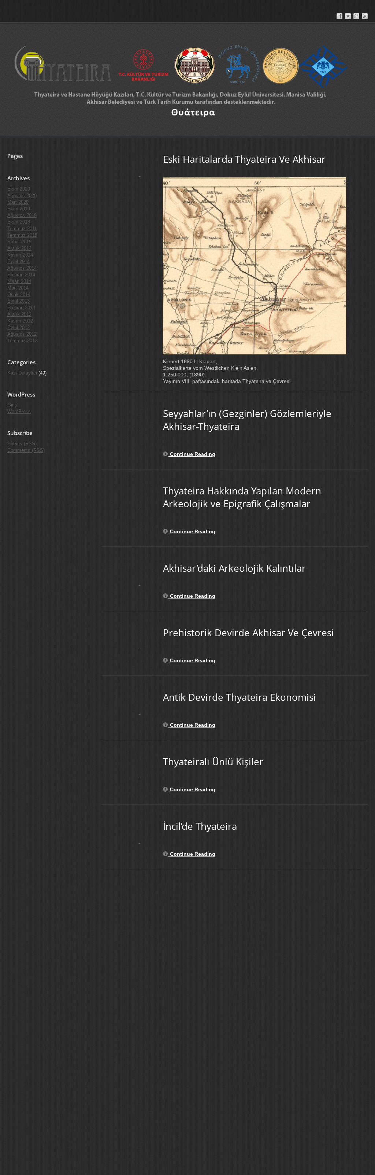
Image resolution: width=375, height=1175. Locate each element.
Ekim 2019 (18, 208)
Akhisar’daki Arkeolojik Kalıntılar (234, 568)
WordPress (19, 411)
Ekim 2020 (18, 189)
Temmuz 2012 (22, 340)
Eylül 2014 (18, 261)
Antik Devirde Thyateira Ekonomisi (239, 697)
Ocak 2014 (18, 294)
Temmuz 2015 (22, 235)
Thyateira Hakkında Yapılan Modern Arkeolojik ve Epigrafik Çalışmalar (242, 497)
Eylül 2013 (18, 301)
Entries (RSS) (22, 443)
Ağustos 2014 (22, 268)
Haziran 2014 (21, 274)
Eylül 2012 (18, 327)
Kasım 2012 (20, 321)
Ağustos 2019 (22, 215)
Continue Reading (191, 454)
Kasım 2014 (20, 255)
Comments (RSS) (26, 450)
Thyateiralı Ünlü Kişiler (213, 761)
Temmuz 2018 (22, 228)
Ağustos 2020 (22, 195)
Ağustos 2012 (22, 334)
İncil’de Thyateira (200, 826)
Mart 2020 (18, 202)
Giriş (12, 405)
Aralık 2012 (19, 314)
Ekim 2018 (18, 222)
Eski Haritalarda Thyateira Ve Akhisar (244, 159)
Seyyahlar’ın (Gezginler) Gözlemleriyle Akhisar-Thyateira (247, 420)
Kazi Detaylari (22, 373)
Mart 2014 (18, 288)
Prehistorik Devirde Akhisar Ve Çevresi (248, 632)
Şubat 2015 (19, 241)
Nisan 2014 (19, 281)
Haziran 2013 (21, 307)
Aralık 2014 (19, 248)
